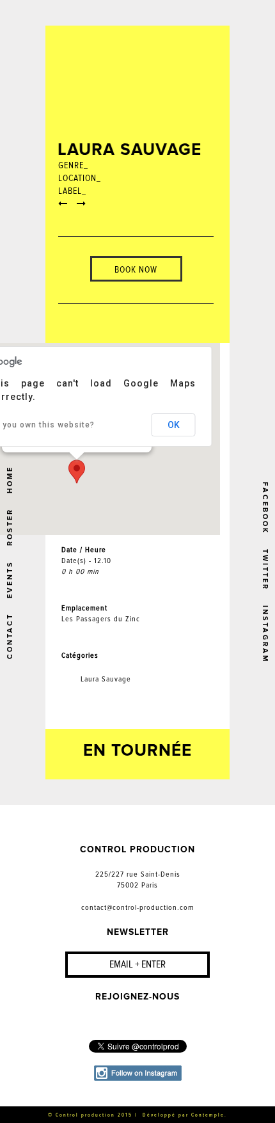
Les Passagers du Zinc (100, 619)
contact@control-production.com (137, 907)
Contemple (207, 1115)
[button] (76, 471)
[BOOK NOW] (136, 249)
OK (174, 425)
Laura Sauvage (106, 679)
